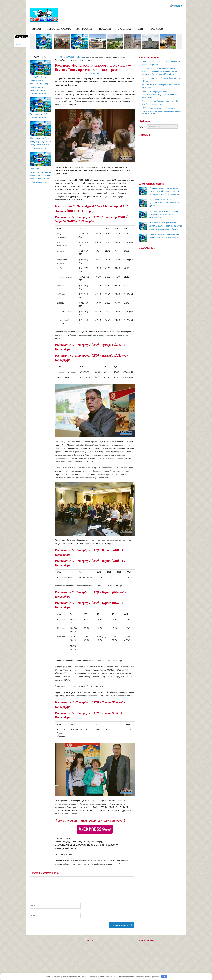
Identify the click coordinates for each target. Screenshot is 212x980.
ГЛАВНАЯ (35, 28)
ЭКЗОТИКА (124, 28)
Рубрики (143, 126)
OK (164, 977)
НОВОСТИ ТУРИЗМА (59, 28)
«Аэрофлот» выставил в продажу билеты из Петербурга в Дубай (164, 203)
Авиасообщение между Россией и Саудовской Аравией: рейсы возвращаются (163, 214)
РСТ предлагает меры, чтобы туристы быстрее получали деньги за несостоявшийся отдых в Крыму (161, 111)
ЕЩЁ (141, 28)
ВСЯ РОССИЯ (84, 28)
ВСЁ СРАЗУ (157, 28)
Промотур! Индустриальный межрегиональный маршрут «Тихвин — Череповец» (159, 94)
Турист (60, 74)
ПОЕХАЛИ (105, 28)
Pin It (17, 44)
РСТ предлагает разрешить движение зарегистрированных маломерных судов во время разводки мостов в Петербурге (160, 71)
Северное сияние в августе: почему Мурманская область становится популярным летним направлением (164, 191)
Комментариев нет (113, 74)
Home (59, 57)
